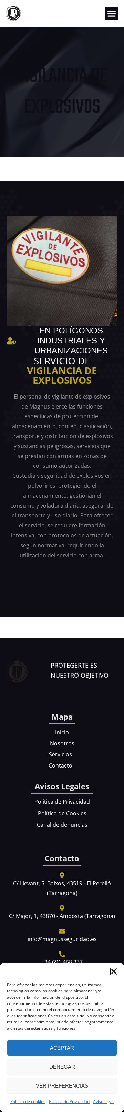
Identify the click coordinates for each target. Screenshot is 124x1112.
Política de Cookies (62, 813)
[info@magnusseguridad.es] (62, 931)
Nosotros (62, 743)
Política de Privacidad (69, 1101)
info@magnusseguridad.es (62, 939)
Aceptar (62, 1048)
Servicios (60, 754)
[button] (113, 971)
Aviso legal (103, 1101)
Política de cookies (27, 1101)
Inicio (62, 732)
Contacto (60, 765)
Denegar (62, 1067)
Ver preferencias (62, 1086)
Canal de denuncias (62, 824)
